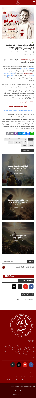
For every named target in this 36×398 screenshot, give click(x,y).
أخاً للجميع (10, 76)
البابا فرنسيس (16, 139)
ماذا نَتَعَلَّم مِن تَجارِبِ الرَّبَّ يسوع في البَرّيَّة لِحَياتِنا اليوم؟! (18, 203)
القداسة (31, 142)
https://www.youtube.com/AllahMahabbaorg (18, 110)
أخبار (33, 42)
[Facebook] (31, 286)
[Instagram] (14, 286)
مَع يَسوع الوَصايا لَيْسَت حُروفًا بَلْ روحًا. (18, 237)
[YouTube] (25, 286)
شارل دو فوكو (18, 142)
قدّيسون (24, 145)
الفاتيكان (7, 139)
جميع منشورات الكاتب (8, 261)
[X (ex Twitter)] (20, 286)
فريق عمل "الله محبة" (27, 52)
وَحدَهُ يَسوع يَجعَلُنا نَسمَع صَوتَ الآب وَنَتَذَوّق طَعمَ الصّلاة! (18, 168)
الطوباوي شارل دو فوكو (27, 69)
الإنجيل (24, 139)
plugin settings (11, 379)
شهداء (10, 142)
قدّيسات (30, 145)
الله (25, 142)
